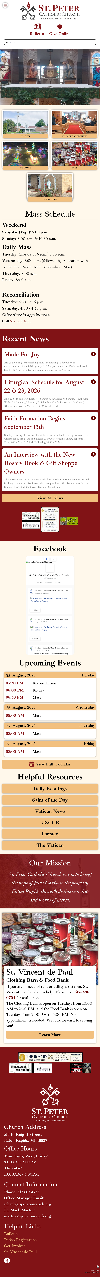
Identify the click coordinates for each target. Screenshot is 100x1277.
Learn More (50, 1034)
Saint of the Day (9, 796)
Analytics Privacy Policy (92, 1272)
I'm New (6, 112)
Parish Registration (20, 1239)
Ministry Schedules (59, 112)
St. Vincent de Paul (20, 1251)
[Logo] (50, 11)
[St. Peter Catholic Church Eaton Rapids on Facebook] (50, 568)
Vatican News (8, 808)
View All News (50, 498)
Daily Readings (8, 785)
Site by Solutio (94, 1270)
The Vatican (7, 842)
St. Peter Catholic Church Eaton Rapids (49, 575)
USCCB (6, 819)
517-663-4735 (20, 321)
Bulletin (31, 23)
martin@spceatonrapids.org (27, 1216)
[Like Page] (46, 559)
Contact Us (31, 175)
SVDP (54, 143)
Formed (5, 830)
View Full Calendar (53, 764)
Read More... (50, 350)
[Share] (53, 559)
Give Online (53, 23)
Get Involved (15, 1245)
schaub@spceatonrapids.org (27, 1204)
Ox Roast (6, 143)
